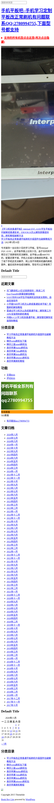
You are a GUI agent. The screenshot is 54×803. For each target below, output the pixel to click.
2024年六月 (12, 458)
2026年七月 (12, 438)
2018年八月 (12, 675)
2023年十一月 (13, 478)
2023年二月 (12, 508)
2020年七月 (12, 608)
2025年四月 (12, 455)
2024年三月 (12, 468)
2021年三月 (12, 585)
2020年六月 (12, 612)
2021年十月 (12, 561)
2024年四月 (12, 465)
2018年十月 (12, 668)
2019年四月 (12, 648)
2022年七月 (12, 531)
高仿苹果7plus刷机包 (17, 351)
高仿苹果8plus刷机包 (17, 354)
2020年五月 (12, 615)
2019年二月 (12, 655)
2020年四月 (12, 618)
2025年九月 (12, 451)
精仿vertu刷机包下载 (17, 341)
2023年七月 (12, 491)
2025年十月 (12, 448)
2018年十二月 (13, 662)
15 (16, 731)
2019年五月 (12, 645)
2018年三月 (12, 688)
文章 (11, 375)
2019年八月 (12, 635)
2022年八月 (12, 528)
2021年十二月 (13, 555)
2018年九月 (12, 672)
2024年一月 (12, 471)
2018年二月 (12, 692)
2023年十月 (12, 481)
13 (11, 731)
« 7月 (4, 744)
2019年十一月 (13, 625)
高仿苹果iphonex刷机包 (18, 358)
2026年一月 (12, 445)
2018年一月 (12, 695)
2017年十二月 (13, 698)
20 (11, 734)
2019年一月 (12, 658)
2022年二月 (12, 548)
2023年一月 (12, 511)
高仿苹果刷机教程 (15, 361)
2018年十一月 (13, 665)
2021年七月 (12, 571)
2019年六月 (12, 642)
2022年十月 (12, 521)
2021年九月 (12, 565)
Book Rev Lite (7, 799)
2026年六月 (12, 441)
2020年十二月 (13, 595)
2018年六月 (12, 682)
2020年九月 (12, 602)
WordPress (30, 799)
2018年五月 (12, 685)
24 (3, 737)
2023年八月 (12, 488)
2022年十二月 (13, 515)
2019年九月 (12, 632)
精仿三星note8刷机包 (17, 344)
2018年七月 (12, 678)
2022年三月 (12, 545)
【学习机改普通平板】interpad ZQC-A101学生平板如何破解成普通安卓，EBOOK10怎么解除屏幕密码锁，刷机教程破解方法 (26, 232)
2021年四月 (12, 581)
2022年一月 (12, 551)
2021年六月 (12, 575)
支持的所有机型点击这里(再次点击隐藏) (25, 39)
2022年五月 (12, 538)
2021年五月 (12, 578)
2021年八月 (12, 568)
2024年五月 (12, 461)
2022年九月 (12, 525)
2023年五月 (12, 498)
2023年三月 (12, 505)
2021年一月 (12, 591)
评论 (11, 378)
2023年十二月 (13, 475)
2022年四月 (12, 541)
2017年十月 (12, 705)
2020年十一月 (13, 598)
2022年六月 (12, 535)
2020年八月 (12, 605)
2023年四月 (12, 501)
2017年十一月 (13, 702)
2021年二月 (12, 588)
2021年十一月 (13, 558)
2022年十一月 (13, 518)
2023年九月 (12, 485)
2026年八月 (12, 435)
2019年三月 (12, 652)
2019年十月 (12, 628)
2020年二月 (12, 622)
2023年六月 (12, 495)
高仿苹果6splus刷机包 (17, 348)
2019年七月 (12, 638)
